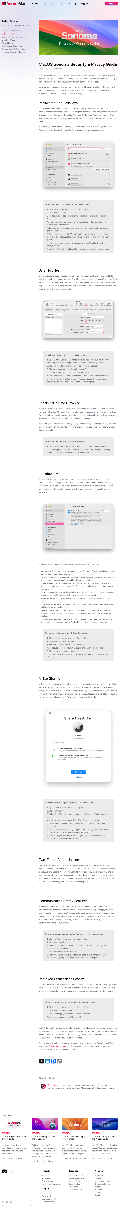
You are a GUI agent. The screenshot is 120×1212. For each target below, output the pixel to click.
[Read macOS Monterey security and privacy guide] (45, 1124)
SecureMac (53, 1085)
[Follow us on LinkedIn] (11, 1202)
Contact (98, 1178)
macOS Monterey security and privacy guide (43, 1137)
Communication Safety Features (14, 49)
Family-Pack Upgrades (51, 1184)
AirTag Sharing (7, 43)
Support (84, 3)
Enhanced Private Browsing (12, 37)
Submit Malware (48, 1202)
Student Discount (102, 1181)
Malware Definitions (77, 1178)
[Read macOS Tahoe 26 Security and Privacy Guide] (105, 1124)
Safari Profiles (8, 34)
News (60, 3)
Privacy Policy (29, 1206)
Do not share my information (11, 1206)
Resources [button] (49, 3)
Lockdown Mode (8, 40)
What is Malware (76, 1175)
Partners (98, 1189)
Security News (75, 1181)
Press (97, 1187)
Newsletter (73, 1187)
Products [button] (36, 3)
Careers (98, 1192)
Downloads (47, 1196)
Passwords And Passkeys (12, 31)
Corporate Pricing (102, 1184)
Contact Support (49, 1199)
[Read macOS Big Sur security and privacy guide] (15, 1124)
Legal (97, 1195)
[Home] (5, 1171)
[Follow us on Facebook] (7, 1202)
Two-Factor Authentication (12, 46)
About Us (99, 1175)
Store (95, 4)
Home (32, 3)
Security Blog (74, 1184)
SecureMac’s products (58, 1046)
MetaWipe (46, 1178)
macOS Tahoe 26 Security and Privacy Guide (103, 1137)
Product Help (47, 1193)
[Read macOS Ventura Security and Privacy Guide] (75, 1124)
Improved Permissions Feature (13, 52)
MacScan (46, 1175)
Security (43, 60)
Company (72, 3)
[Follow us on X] (3, 1202)
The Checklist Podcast (78, 1189)
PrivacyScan (47, 1181)
